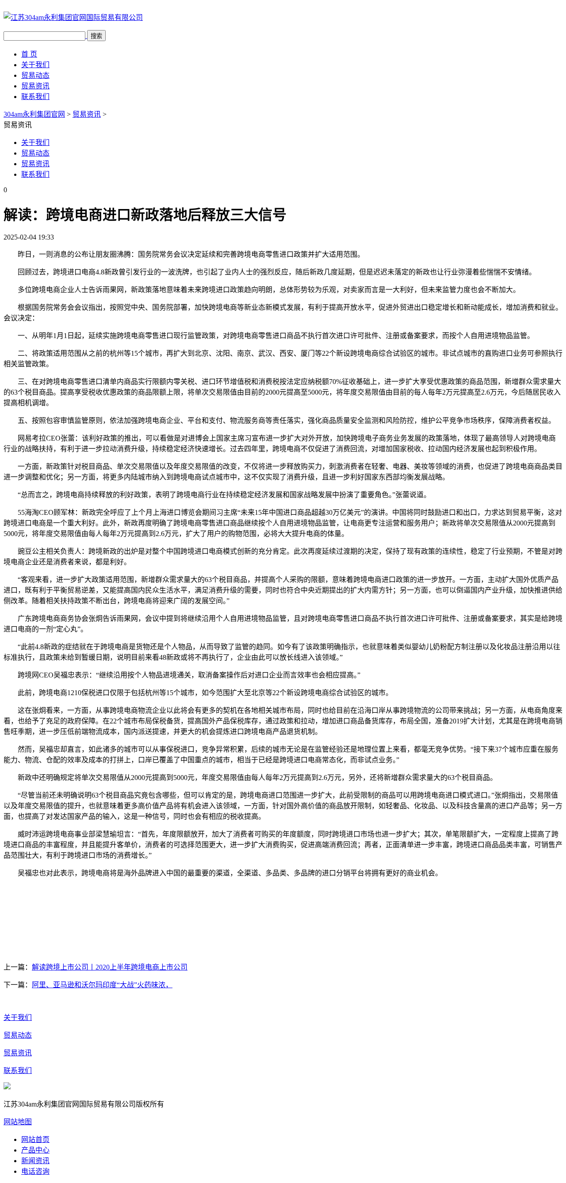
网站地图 (18, 1122)
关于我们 (35, 64)
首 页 (29, 54)
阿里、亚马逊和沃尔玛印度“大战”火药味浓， (102, 985)
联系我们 (35, 96)
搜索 (96, 36)
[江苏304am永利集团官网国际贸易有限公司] (73, 17)
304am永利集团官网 (34, 114)
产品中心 (35, 1150)
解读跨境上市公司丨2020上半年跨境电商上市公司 (109, 967)
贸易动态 (35, 75)
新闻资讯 (35, 1160)
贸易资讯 (35, 86)
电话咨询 (35, 1171)
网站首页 (35, 1139)
